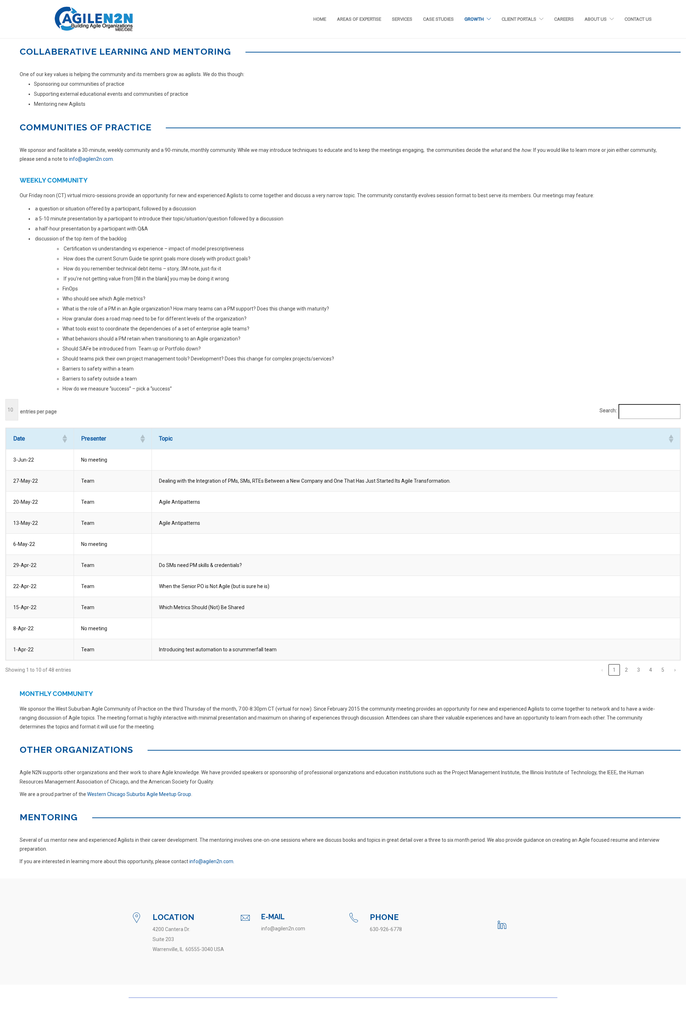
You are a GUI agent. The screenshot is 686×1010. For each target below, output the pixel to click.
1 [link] (614, 670)
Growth (474, 19)
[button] (64, 438)
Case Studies (438, 19)
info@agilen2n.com (91, 159)
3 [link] (638, 670)
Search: (608, 410)
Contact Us (638, 19)
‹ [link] (602, 670)
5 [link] (662, 670)
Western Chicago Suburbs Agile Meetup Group (139, 794)
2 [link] (626, 670)
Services (402, 19)
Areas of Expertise (359, 19)
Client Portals (519, 19)
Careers (564, 19)
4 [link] (650, 670)
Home (319, 19)
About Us (596, 19)
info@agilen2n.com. (211, 861)
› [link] (675, 670)
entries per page (38, 411)
